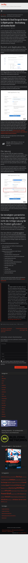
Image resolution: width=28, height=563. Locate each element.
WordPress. (24, 532)
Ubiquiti (3, 407)
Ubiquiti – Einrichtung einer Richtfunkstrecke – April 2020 (6, 330)
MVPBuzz (20, 488)
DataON (7, 480)
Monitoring (12, 488)
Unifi (25, 494)
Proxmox (4, 400)
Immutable (12, 324)
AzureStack (13, 477)
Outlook (22, 490)
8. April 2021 (8, 28)
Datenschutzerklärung (6, 513)
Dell (2, 383)
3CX (2, 376)
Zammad (5, 501)
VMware (3, 414)
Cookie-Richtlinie (5, 509)
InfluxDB (13, 485)
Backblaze (4, 324)
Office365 (4, 396)
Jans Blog (3, 4)
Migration (3, 488)
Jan (2, 28)
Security (3, 403)
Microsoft (22, 485)
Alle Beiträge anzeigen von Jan (15, 319)
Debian (12, 480)
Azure (3, 380)
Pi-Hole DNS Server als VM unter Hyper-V (21, 329)
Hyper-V (8, 485)
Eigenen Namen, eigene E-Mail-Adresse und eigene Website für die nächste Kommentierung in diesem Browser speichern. (13, 363)
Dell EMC (19, 480)
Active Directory (5, 477)
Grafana (3, 485)
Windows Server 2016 (19, 499)
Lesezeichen (21, 324)
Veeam (4, 14)
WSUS (2, 501)
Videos (3, 412)
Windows (4, 416)
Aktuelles (4, 378)
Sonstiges (4, 405)
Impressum (4, 518)
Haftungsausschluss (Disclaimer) (9, 515)
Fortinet (3, 389)
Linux (3, 394)
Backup (7, 324)
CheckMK (3, 480)
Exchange (4, 387)
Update (3, 497)
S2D (18, 494)
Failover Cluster (11, 482)
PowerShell (4, 398)
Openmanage (14, 490)
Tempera (19, 532)
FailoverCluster (18, 482)
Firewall (23, 482)
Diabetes (4, 385)
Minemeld (6, 488)
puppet (12, 494)
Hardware (4, 392)
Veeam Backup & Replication (17, 497)
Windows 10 (10, 499)
